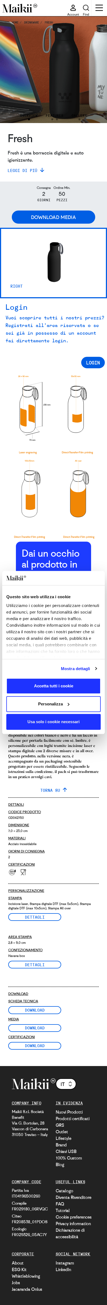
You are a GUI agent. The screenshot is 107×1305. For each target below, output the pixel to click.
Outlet (62, 1131)
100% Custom (69, 1158)
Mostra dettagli (75, 668)
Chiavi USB (66, 1151)
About (18, 1263)
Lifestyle (63, 1138)
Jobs (16, 1282)
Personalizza (50, 704)
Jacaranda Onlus (27, 1289)
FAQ (60, 1204)
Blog (60, 1164)
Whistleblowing (26, 1276)
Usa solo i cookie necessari (53, 721)
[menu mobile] (99, 8)
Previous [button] (11, 70)
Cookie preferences (74, 1217)
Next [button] (95, 70)
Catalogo (64, 1190)
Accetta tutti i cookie (53, 686)
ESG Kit (19, 1269)
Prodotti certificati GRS (72, 1122)
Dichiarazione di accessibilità (70, 1233)
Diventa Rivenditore (73, 1197)
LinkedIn (63, 1269)
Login (93, 363)
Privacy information (73, 1223)
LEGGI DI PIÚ (22, 170)
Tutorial (63, 1210)
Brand (61, 1145)
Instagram (65, 1263)
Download (35, 1010)
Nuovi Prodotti (69, 1112)
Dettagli (35, 917)
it (63, 1084)
